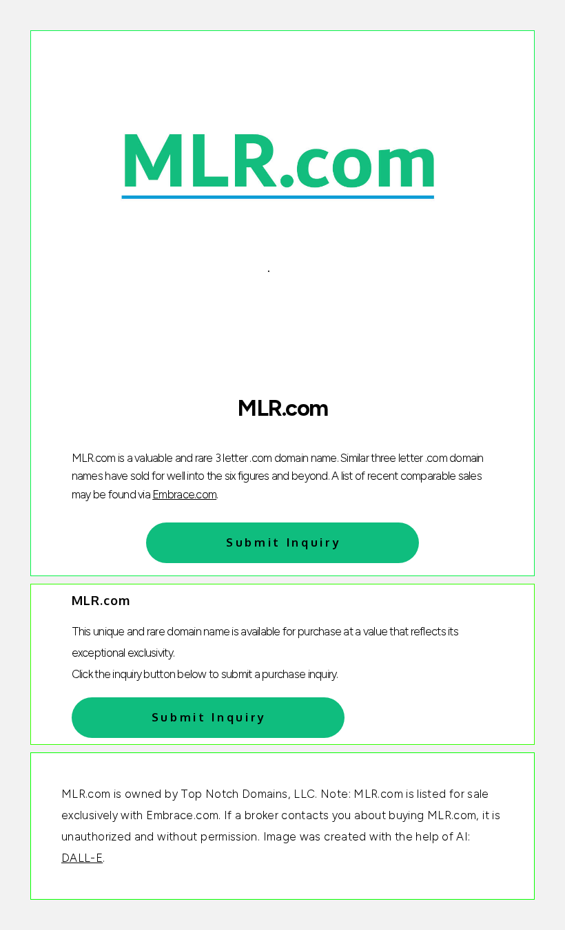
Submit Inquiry (283, 542)
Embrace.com (184, 494)
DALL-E (82, 858)
